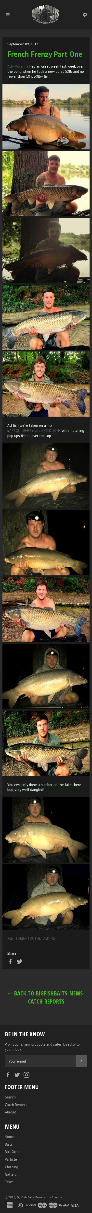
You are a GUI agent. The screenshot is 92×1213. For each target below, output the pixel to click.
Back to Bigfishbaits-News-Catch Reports (49, 997)
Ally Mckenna (17, 66)
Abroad (10, 1112)
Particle (11, 1159)
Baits (9, 1144)
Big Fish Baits (25, 1197)
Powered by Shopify (48, 1197)
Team (9, 1182)
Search (10, 1097)
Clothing (11, 1167)
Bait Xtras (12, 1151)
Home (9, 1136)
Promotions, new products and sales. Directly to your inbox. (42, 1047)
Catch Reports (16, 1104)
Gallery (10, 1174)
